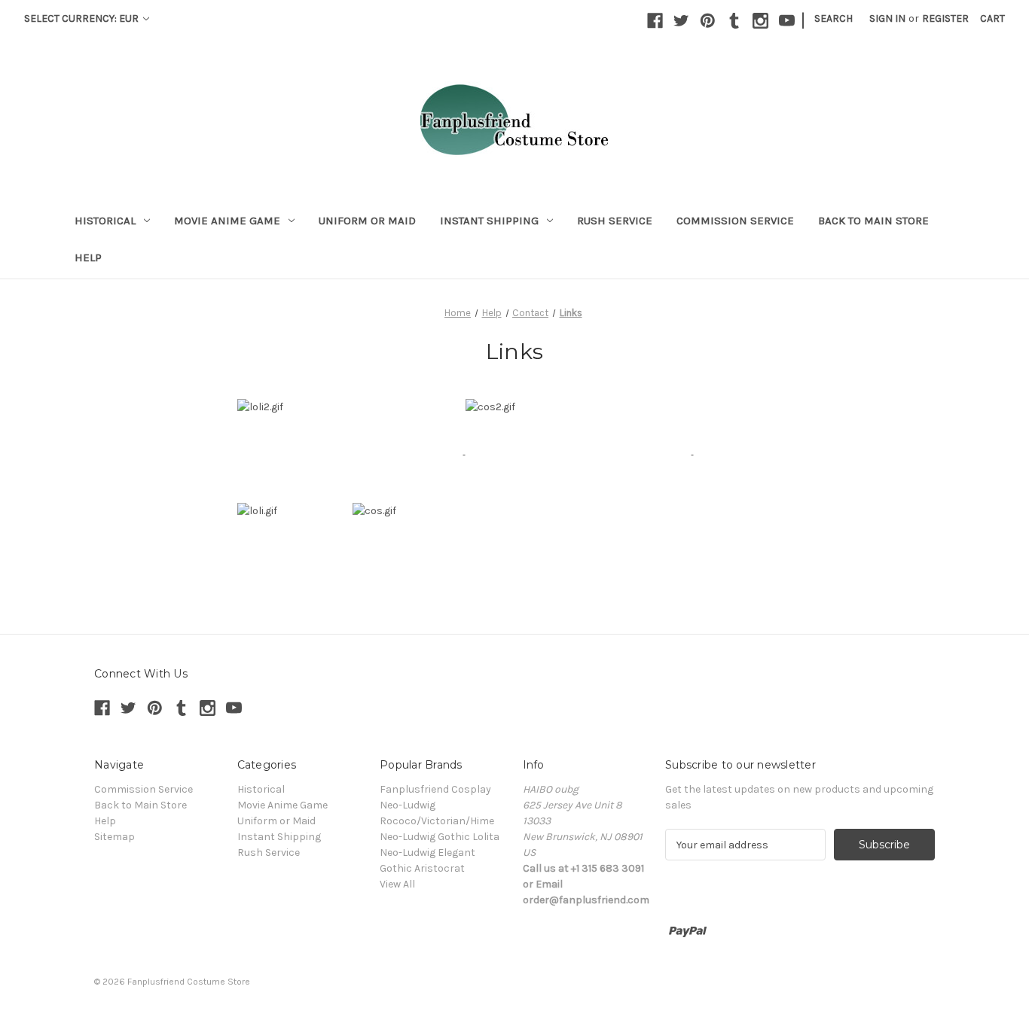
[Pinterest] (708, 21)
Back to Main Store (873, 220)
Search (833, 18)
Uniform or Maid (367, 220)
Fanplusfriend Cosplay (435, 789)
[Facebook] (655, 21)
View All (397, 884)
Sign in (887, 18)
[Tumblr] (734, 21)
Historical (105, 220)
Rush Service (614, 220)
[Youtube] (787, 21)
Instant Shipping (489, 220)
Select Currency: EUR (82, 18)
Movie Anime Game (227, 220)
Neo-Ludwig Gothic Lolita (439, 836)
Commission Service (735, 220)
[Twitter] (681, 21)
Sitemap (114, 836)
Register (945, 18)
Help (88, 257)
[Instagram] (760, 21)
